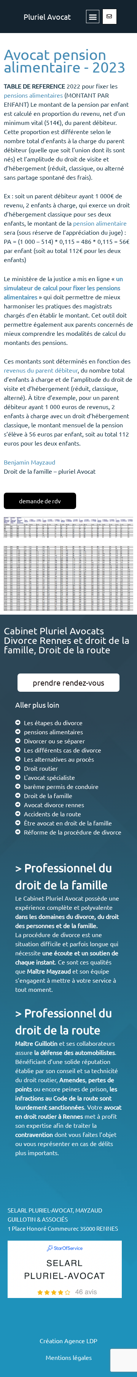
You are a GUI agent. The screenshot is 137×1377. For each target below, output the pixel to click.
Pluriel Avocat (47, 16)
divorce (84, 916)
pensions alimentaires (33, 95)
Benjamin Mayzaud (29, 462)
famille (87, 925)
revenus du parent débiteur (41, 370)
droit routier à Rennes (53, 1116)
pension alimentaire (100, 223)
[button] (92, 16)
